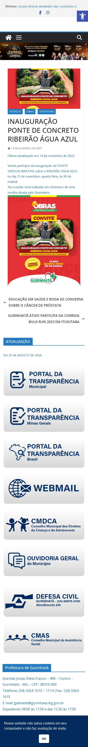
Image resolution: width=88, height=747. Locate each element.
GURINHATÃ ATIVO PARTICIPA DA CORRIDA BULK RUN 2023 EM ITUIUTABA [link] (43, 318)
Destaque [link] (15, 111)
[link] (82, 16)
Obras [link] (30, 111)
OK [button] (44, 738)
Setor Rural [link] (46, 111)
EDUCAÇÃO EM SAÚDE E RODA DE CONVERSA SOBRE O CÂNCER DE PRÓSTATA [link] (46, 302)
